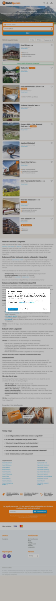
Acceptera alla (13, 309)
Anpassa (45, 309)
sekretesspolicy (22, 302)
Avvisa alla (23, 309)
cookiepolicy (31, 302)
